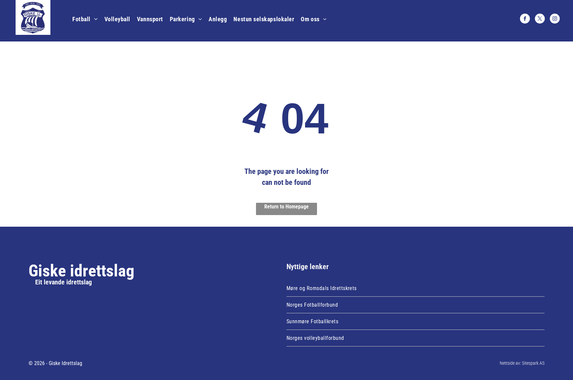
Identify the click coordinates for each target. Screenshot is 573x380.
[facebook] (525, 19)
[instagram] (555, 19)
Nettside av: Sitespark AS (522, 363)
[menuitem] (88, 19)
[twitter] (540, 19)
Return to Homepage (286, 206)
